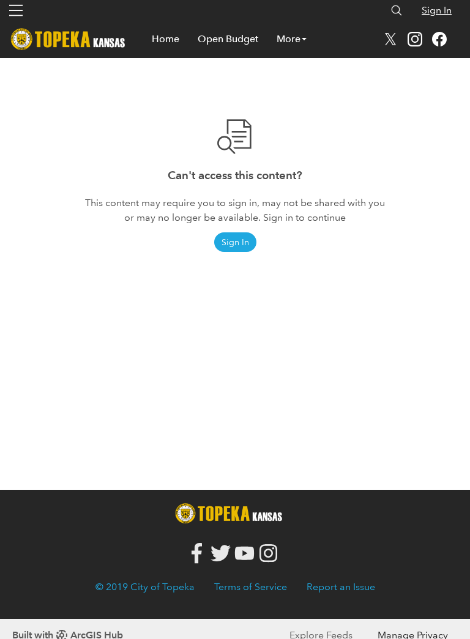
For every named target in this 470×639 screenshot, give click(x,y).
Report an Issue (341, 587)
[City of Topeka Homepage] (232, 512)
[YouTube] (244, 553)
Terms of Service (250, 587)
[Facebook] (196, 553)
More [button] (288, 39)
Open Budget (228, 39)
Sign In (437, 10)
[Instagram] (268, 553)
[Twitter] (220, 553)
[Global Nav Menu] (16, 10)
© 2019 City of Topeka (145, 587)
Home (165, 39)
